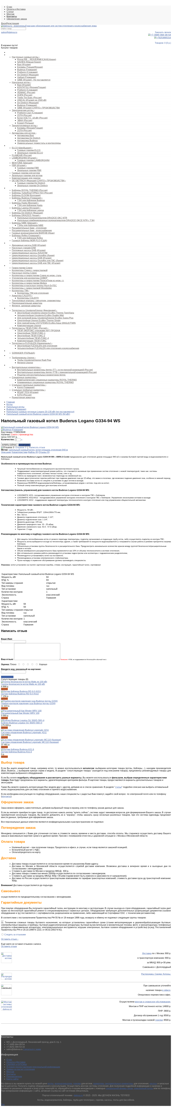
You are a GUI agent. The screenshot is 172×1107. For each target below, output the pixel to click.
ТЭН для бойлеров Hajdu (29, 205)
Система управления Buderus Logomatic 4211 (24, 732)
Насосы (9, 243)
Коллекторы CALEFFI (28, 298)
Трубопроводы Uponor (23, 358)
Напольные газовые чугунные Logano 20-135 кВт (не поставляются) (40, 412)
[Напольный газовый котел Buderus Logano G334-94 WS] (30, 427)
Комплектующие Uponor (29, 325)
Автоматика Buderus (27, 140)
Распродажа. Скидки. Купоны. (156, 974)
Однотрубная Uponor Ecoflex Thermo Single (38, 320)
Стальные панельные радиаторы (29, 385)
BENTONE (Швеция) (22, 163)
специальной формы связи (119, 1088)
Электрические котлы (23, 110)
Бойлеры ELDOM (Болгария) (26, 195)
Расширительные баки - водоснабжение (32, 230)
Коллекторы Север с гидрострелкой (29, 270)
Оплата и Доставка (16, 9)
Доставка (146, 953)
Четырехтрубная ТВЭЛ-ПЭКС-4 (33, 338)
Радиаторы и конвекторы (17, 365)
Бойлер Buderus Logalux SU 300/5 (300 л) (21, 723)
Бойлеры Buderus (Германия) (27, 198)
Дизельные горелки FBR (29, 170)
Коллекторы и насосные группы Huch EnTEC (34, 285)
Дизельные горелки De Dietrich (32, 185)
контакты (6, 796)
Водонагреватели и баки (17, 188)
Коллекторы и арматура (17, 266)
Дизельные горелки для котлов (27, 175)
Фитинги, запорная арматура (26, 306)
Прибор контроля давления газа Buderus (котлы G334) (28, 703)
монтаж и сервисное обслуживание (152, 1002)
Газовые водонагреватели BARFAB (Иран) (33, 233)
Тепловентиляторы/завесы (18, 351)
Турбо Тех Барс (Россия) (29, 97)
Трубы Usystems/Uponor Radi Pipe (34, 360)
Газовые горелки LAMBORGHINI (33, 160)
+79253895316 (163, 38)
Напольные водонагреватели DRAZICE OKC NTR (42, 218)
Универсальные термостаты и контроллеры (39, 143)
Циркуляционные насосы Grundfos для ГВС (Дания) (37, 260)
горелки (159, 1020)
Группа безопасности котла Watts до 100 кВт (23, 684)
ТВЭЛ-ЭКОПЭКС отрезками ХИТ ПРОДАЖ (38, 330)
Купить (4, 689)
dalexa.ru (78, 1095)
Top (3, 1104)
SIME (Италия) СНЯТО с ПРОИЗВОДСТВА (38, 108)
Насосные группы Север (24, 273)
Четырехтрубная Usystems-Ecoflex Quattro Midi (40, 315)
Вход (3, 23)
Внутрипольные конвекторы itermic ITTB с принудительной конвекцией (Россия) (57, 372)
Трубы (9, 355)
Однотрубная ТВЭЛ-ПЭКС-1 (31, 333)
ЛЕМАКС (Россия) (26, 92)
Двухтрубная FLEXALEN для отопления (37, 346)
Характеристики (20, 452)
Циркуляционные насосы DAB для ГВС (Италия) (36, 263)
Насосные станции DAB (24, 248)
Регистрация (12, 23)
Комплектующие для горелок (26, 178)
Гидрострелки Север (22, 268)
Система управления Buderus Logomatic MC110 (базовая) (30, 742)
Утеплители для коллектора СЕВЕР (29, 278)
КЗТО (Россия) (24, 395)
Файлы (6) (33, 452)
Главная (10, 402)
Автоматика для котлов (24, 133)
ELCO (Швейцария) (22, 148)
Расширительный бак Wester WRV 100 (20, 713)
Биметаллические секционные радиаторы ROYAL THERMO (47, 380)
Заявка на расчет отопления (20, 1069)
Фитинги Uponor (25, 363)
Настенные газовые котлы (26, 57)
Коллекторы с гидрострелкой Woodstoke (32, 288)
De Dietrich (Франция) (28, 75)
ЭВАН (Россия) (24, 120)
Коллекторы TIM (20, 291)
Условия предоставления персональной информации (33, 1067)
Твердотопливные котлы (25, 125)
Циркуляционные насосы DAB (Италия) (31, 258)
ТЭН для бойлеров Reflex (30, 238)
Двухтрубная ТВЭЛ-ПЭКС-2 (31, 336)
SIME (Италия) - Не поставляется (33, 80)
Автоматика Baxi (25, 135)
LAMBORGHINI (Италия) (24, 158)
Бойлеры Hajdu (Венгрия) (25, 203)
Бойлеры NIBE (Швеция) (25, 223)
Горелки (10, 146)
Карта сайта (12, 1079)
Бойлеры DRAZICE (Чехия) (26, 215)
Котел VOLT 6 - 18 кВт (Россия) (32, 118)
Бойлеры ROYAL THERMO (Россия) (30, 190)
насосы (153, 1083)
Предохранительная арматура (27, 303)
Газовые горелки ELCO (28, 150)
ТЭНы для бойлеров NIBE (30, 225)
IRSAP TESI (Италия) (27, 392)
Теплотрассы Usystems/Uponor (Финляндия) (34, 310)
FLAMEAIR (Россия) (22, 155)
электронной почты (143, 1088)
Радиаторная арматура (23, 397)
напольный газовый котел (22, 450)
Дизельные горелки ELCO (30, 153)
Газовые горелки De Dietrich (31, 183)
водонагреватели (63, 1083)
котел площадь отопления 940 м (52, 450)
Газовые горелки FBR (28, 168)
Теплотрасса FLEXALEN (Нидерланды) (32, 343)
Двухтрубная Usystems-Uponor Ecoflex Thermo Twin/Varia (45, 313)
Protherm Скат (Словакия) (30, 113)
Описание (6, 452)
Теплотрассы (12, 308)
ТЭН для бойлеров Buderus (31, 200)
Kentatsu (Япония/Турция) (30, 128)
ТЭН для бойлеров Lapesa (30, 210)
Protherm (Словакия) (27, 72)
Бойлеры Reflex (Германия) (26, 235)
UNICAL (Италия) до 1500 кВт (31, 100)
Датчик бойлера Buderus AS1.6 (16, 752)
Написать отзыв (37, 447)
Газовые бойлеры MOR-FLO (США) (29, 240)
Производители (14, 1076)
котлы (51, 1083)
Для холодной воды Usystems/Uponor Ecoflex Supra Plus (45, 318)
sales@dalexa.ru (9, 32)
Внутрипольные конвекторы (26, 367)
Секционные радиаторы (24, 377)
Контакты (11, 1074)
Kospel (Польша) (25, 123)
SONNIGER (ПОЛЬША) (23, 353)
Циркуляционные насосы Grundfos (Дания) (33, 255)
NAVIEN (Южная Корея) (29, 62)
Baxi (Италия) (24, 64)
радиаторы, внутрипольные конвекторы (113, 1083)
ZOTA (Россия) (24, 115)
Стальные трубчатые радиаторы (29, 390)
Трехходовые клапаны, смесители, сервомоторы (36, 300)
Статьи (10, 11)
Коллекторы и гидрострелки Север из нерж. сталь (36, 275)
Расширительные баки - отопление (29, 228)
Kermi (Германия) (26, 387)
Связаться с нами (32, 1049)
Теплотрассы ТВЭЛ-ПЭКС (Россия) (30, 328)
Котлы (9, 55)
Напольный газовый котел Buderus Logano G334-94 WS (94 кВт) (38, 414)
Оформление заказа (17, 19)
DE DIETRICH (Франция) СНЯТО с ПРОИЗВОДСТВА (39, 180)
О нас (9, 7)
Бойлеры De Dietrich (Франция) (27, 213)
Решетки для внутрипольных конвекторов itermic (41, 375)
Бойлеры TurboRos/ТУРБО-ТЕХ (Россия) (32, 193)
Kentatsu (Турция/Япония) (30, 67)
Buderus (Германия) (27, 70)
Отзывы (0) (44, 452)
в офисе (166, 990)
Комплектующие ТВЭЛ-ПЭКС (31, 341)
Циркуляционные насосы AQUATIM (29, 253)
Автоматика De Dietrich (28, 138)
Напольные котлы (21, 82)
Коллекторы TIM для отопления (33, 293)
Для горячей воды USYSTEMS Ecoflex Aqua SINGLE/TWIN (46, 323)
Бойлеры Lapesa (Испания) (26, 208)
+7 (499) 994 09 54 (160, 34)
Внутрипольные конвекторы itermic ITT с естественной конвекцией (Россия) (55, 370)
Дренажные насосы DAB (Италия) (29, 245)
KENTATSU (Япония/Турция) (31, 87)
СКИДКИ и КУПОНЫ (16, 1064)
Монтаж (10, 14)
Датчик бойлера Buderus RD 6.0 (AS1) (20, 694)
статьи (118, 787)
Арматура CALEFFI (22, 295)
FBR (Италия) (19, 165)
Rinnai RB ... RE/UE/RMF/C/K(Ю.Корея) (36, 59)
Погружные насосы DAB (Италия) (29, 250)
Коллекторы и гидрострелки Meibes (29, 283)
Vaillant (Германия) (26, 77)
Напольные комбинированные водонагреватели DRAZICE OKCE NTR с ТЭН (55, 220)
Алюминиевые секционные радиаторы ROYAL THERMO (45, 382)
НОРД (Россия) (24, 95)
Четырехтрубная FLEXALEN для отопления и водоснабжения (48, 348)
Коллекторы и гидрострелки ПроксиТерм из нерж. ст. (38, 280)
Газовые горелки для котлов (26, 173)
